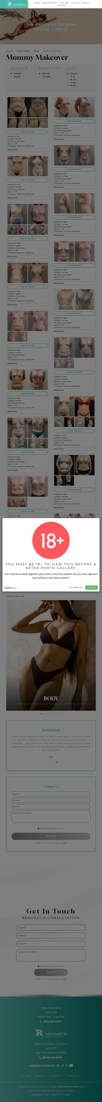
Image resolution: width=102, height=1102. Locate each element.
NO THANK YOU (76, 588)
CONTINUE (91, 588)
